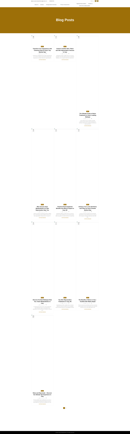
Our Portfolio (51, 423)
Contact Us (59, 421)
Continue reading (42, 59)
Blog (42, 46)
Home (50, 416)
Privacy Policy (59, 423)
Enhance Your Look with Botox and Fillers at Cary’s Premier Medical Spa (88, 208)
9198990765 (51, 1)
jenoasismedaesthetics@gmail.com (40, 1)
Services (51, 419)
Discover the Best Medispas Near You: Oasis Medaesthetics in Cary (42, 301)
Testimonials (51, 421)
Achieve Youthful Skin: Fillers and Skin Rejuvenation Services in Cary (65, 50)
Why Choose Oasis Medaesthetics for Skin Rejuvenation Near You (42, 208)
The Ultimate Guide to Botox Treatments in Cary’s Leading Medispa (87, 115)
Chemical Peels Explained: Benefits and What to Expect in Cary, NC (65, 208)
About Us (51, 417)
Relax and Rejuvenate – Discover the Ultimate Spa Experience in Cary (42, 394)
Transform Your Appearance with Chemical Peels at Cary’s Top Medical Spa (42, 50)
